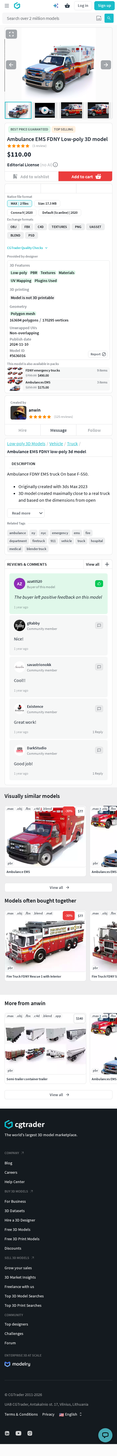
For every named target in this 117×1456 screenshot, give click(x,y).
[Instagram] (30, 1433)
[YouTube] (19, 1433)
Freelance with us (19, 1286)
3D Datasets (15, 1210)
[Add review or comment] (107, 564)
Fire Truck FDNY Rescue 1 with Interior (34, 976)
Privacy (48, 1414)
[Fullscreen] (11, 34)
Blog (8, 1162)
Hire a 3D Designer (20, 1220)
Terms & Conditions (21, 1414)
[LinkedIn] (7, 1433)
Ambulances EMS (104, 1079)
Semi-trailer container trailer (27, 1079)
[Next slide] (106, 64)
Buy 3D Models (16, 1191)
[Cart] (67, 5)
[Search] (109, 18)
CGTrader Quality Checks (25, 248)
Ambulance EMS (18, 872)
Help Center (15, 1181)
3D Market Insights (20, 1277)
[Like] (23, 188)
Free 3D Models (17, 1229)
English (68, 1414)
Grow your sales (18, 1267)
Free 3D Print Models (22, 1238)
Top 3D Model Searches (24, 1296)
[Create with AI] (55, 5)
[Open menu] (6, 5)
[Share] (94, 188)
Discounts (13, 1248)
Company (12, 1153)
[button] (98, 18)
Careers (11, 1172)
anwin (35, 410)
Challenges (14, 1333)
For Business (15, 1201)
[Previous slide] (11, 64)
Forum (10, 1342)
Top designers (16, 1324)
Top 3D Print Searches (23, 1305)
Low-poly (19, 272)
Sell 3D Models (17, 1258)
